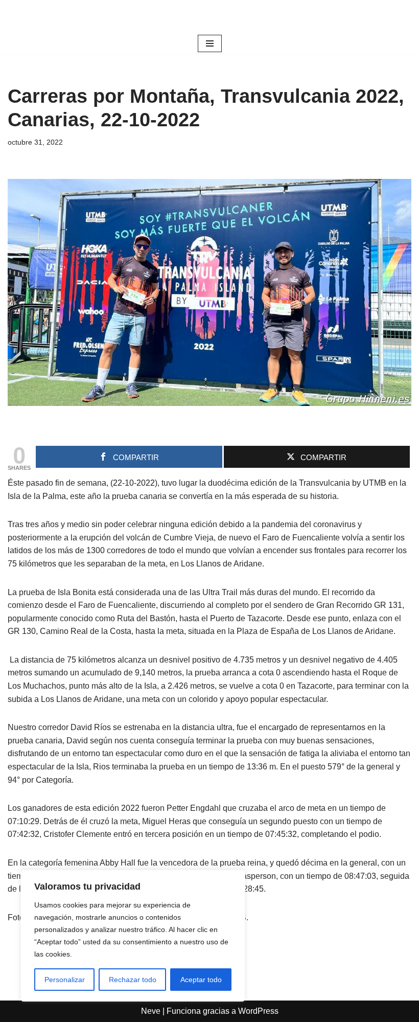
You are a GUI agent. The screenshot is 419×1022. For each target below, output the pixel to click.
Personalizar (64, 979)
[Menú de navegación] (210, 43)
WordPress (258, 1011)
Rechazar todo (132, 979)
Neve (150, 1011)
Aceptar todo (201, 979)
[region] (132, 936)
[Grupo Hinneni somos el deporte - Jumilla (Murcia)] (209, 16)
